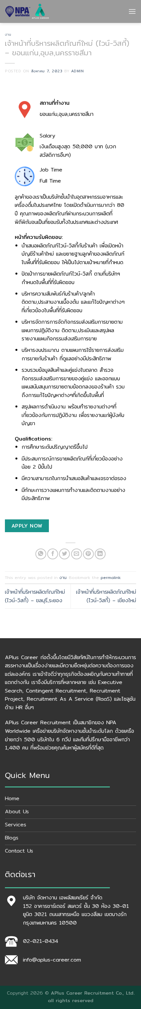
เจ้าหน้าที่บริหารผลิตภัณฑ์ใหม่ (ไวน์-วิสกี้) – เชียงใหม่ (106, 596)
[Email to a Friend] (76, 554)
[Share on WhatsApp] (40, 554)
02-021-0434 (40, 941)
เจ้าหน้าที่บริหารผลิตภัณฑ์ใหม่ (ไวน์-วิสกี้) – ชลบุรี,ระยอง (35, 596)
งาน (8, 34)
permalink (111, 577)
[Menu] (132, 11)
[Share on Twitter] (64, 554)
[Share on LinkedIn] (100, 554)
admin (77, 71)
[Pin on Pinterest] (88, 554)
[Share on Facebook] (52, 554)
